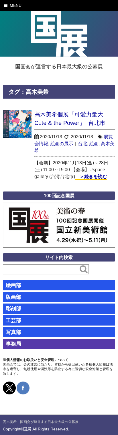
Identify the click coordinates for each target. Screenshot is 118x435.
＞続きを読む (91, 176)
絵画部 (13, 285)
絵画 (94, 143)
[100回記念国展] (59, 206)
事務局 (13, 344)
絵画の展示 (61, 143)
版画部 (13, 297)
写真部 (13, 332)
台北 (82, 143)
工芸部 (13, 320)
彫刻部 (13, 309)
